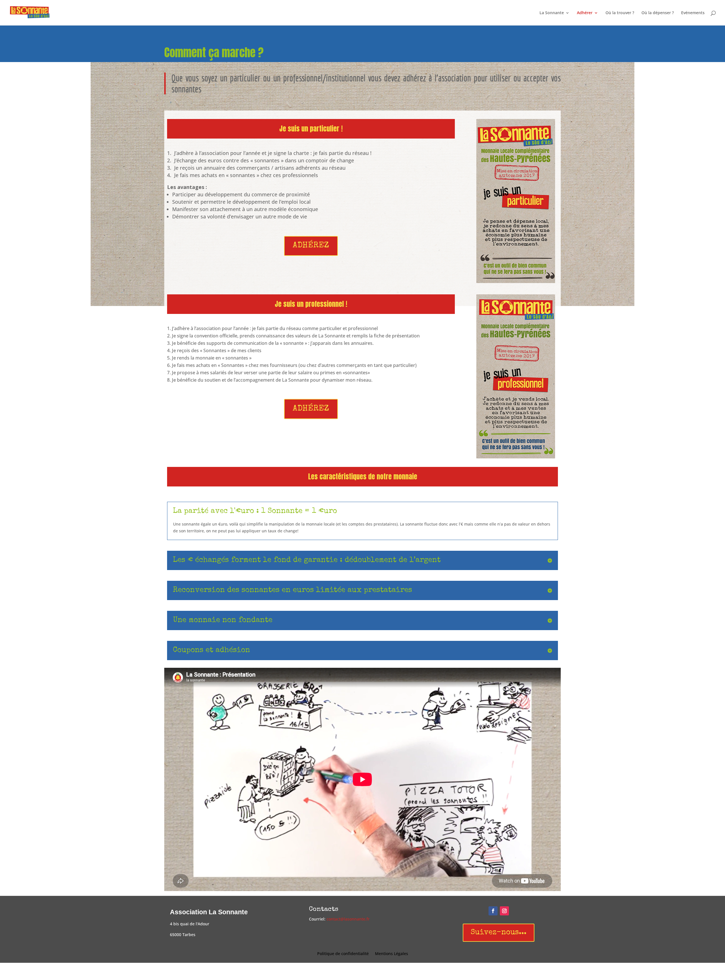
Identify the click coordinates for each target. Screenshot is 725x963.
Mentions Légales (391, 954)
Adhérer (584, 13)
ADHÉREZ (311, 246)
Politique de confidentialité (343, 954)
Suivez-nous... (498, 932)
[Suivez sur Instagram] (504, 910)
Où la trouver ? (619, 13)
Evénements (693, 13)
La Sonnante (552, 13)
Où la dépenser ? (657, 13)
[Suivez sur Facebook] (493, 910)
